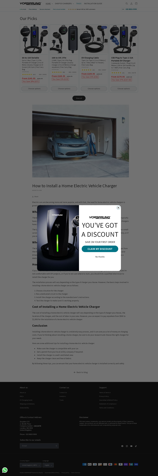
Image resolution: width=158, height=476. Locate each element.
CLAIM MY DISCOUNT (100, 249)
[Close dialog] (118, 207)
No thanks (100, 256)
